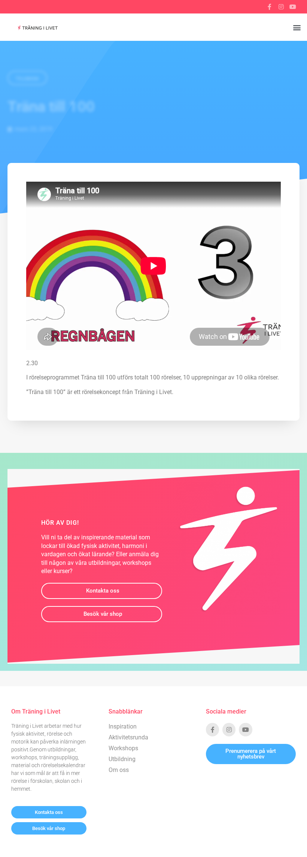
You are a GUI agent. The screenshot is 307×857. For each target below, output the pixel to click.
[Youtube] (293, 7)
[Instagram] (281, 7)
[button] (297, 27)
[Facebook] (270, 7)
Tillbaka (27, 78)
